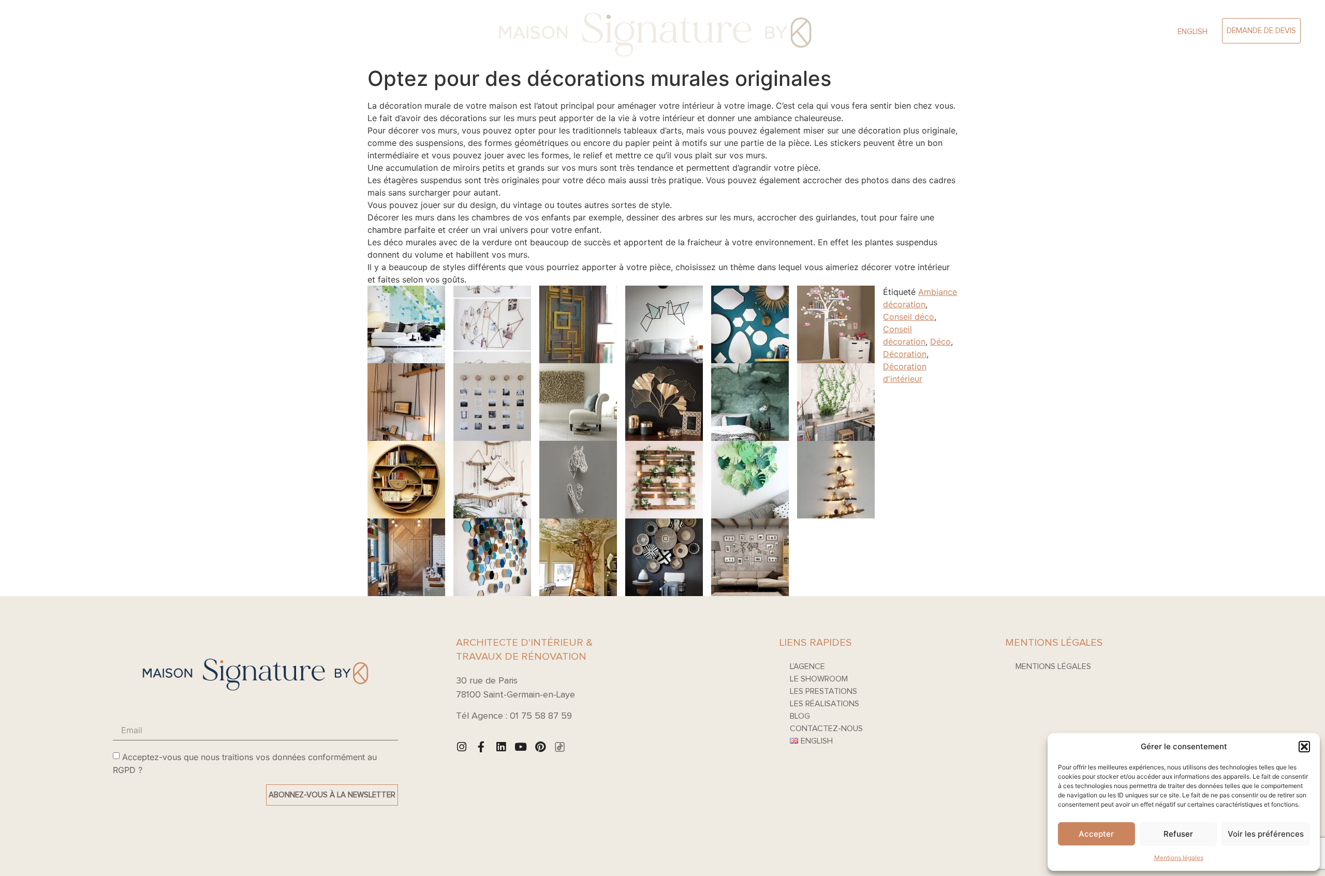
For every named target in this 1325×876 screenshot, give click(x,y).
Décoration (904, 354)
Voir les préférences (1266, 834)
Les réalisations (824, 704)
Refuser (1178, 834)
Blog (800, 716)
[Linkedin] (500, 746)
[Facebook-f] (481, 746)
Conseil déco (908, 316)
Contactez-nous (826, 728)
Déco (940, 341)
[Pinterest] (540, 746)
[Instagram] (461, 746)
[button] (1304, 746)
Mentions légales (1178, 858)
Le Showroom (180, 31)
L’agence (130, 31)
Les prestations (823, 691)
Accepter (1096, 834)
